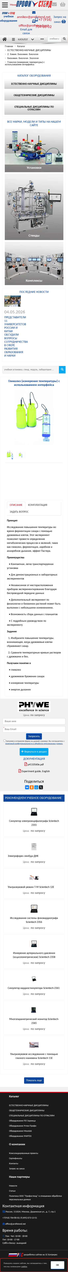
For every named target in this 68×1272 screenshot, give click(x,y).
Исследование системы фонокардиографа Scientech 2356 (34, 920)
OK (57, 1265)
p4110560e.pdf (36, 764)
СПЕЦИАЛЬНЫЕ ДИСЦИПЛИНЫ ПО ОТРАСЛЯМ (31, 1116)
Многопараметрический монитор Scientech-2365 (34, 1021)
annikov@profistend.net (34, 17)
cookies (24, 1267)
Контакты (13, 1163)
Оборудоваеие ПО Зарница (22, 1121)
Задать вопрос (19, 512)
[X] (41, 787)
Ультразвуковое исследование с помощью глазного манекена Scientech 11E (34, 1056)
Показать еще (34, 1080)
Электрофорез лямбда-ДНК (23, 856)
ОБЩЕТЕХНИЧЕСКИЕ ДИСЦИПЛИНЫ (26, 1110)
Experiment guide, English (36, 771)
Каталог (23, 39)
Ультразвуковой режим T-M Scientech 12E (31, 887)
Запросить (34, 736)
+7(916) (6, 1218)
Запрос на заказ (17, 1168)
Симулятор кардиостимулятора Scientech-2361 (34, 988)
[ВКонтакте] (27, 787)
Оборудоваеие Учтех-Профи (22, 1126)
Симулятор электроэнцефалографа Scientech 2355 (34, 823)
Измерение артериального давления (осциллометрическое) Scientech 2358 (34, 955)
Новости (13, 1186)
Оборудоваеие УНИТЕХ (20, 1136)
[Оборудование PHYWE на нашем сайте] (34, 706)
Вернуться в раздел (35, 751)
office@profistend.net (34, 25)
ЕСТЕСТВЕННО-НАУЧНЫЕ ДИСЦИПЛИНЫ (29, 1105)
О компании (17, 1144)
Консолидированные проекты (23, 1153)
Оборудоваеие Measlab (20, 1131)
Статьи (12, 1191)
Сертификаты (15, 1158)
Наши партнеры (19, 1177)
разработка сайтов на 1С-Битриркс (40, 1255)
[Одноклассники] (32, 787)
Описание (16, 505)
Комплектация (37, 505)
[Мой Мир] (36, 787)
